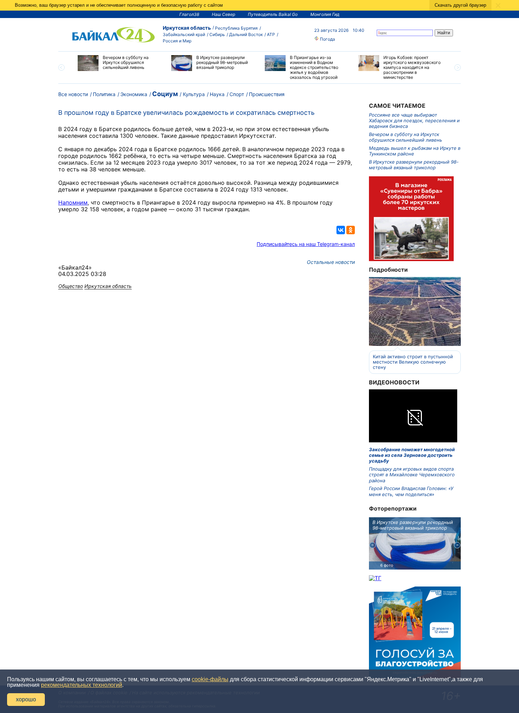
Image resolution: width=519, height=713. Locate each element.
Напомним (73, 202)
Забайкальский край (184, 34)
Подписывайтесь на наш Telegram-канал (306, 244)
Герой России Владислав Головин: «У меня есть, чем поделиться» (411, 491)
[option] (119, 63)
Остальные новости (331, 262)
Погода (327, 39)
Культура (194, 94)
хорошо (26, 699)
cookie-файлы (210, 679)
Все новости (73, 94)
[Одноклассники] (350, 230)
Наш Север (223, 14)
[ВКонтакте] (340, 230)
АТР (271, 34)
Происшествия (267, 94)
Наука (217, 94)
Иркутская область (187, 28)
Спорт (236, 94)
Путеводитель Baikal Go (273, 14)
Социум (165, 94)
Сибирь (217, 34)
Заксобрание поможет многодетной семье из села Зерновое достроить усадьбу (412, 455)
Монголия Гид (325, 14)
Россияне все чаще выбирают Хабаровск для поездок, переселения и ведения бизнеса (414, 120)
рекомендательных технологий (81, 685)
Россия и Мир (177, 40)
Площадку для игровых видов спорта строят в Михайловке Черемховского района (412, 474)
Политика (104, 94)
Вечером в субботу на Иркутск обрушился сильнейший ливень (405, 137)
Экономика (133, 94)
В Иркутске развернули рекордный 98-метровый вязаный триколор (414, 164)
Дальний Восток (246, 34)
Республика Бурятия (236, 28)
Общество (70, 286)
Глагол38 (189, 14)
